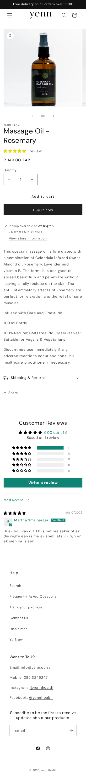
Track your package (26, 607)
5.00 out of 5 (56, 432)
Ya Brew (16, 639)
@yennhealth (42, 687)
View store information (28, 238)
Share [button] (13, 393)
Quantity (10, 170)
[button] (9, 15)
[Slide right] (53, 116)
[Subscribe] (71, 730)
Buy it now (43, 210)
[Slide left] (32, 116)
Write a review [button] (43, 482)
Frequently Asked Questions (33, 596)
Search (15, 585)
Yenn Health (49, 770)
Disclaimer (18, 629)
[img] (15, 513)
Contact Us (19, 618)
